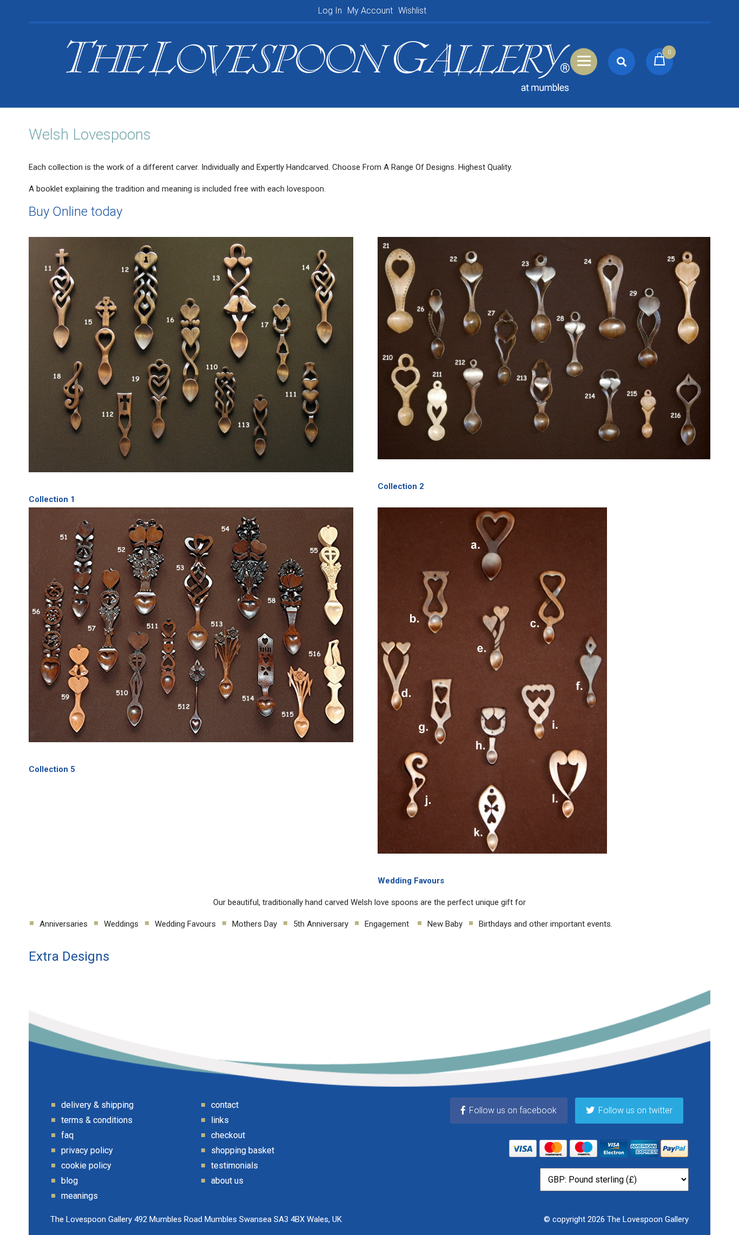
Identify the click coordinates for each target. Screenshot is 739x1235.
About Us (227, 1180)
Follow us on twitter (635, 1110)
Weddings (121, 924)
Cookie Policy (86, 1165)
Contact (225, 1105)
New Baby (445, 924)
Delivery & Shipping (97, 1105)
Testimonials (234, 1165)
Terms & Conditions (97, 1120)
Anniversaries (63, 924)
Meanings (79, 1196)
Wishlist (412, 10)
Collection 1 (52, 499)
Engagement (388, 924)
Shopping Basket (242, 1150)
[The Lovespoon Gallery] (318, 61)
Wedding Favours (411, 881)
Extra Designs (69, 956)
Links (220, 1120)
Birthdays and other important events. (545, 924)
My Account (370, 10)
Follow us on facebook (513, 1110)
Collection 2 (401, 486)
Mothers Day (254, 924)
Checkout (228, 1135)
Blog (69, 1180)
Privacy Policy (87, 1150)
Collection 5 (52, 769)
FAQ (67, 1135)
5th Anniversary (320, 924)
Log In (330, 10)
